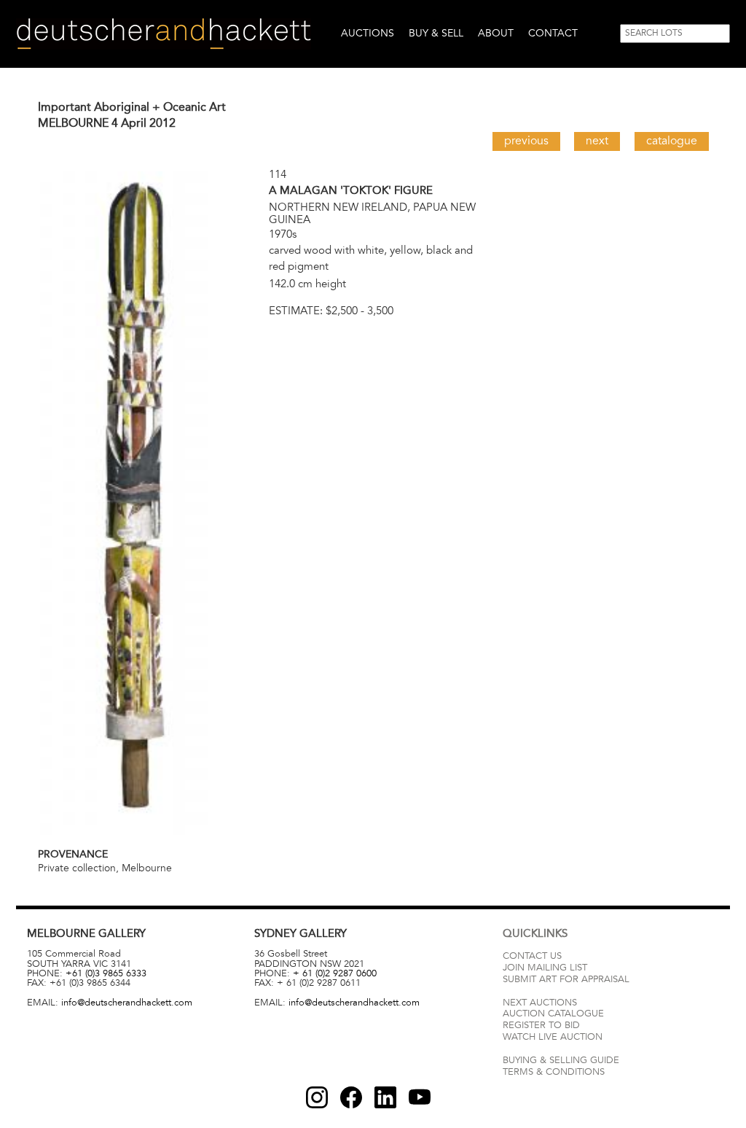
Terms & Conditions (554, 1072)
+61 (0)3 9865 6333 (106, 973)
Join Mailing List (545, 967)
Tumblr (385, 1097)
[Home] (163, 34)
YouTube (420, 1097)
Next (597, 140)
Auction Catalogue (553, 1013)
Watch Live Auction (552, 1037)
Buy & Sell (436, 33)
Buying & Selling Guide (561, 1060)
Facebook (351, 1097)
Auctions (367, 33)
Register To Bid (541, 1025)
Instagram (317, 1097)
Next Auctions (540, 1002)
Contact (553, 33)
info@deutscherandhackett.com (126, 1002)
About (496, 33)
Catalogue (671, 140)
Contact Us (532, 956)
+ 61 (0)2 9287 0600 (335, 973)
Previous (526, 140)
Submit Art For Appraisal (566, 979)
